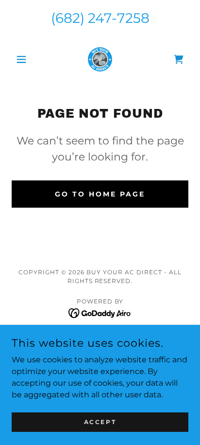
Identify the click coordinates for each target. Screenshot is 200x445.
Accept (100, 422)
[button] (25, 59)
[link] (100, 59)
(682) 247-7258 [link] (100, 18)
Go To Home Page (100, 194)
